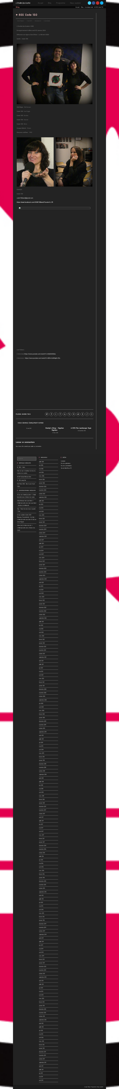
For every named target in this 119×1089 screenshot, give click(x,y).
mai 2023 (41, 589)
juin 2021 (41, 668)
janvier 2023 (42, 604)
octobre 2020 (42, 696)
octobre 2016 (42, 852)
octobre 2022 (42, 614)
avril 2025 (41, 511)
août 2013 (41, 980)
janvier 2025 (42, 522)
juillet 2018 (41, 781)
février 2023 (42, 600)
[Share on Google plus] (56, 414)
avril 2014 (41, 952)
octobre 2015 (42, 888)
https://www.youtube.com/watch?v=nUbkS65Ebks (40, 354)
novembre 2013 (42, 970)
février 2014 (42, 959)
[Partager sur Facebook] (51, 414)
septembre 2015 (42, 892)
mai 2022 (41, 628)
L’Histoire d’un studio (29, 497)
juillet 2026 (41, 461)
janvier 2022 (42, 643)
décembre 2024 (42, 525)
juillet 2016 (41, 856)
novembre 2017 (42, 810)
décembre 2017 (42, 806)
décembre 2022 (42, 607)
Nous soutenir (100, 1087)
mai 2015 (41, 906)
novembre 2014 (42, 927)
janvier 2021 (42, 685)
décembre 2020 (42, 689)
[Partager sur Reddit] (78, 414)
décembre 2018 (42, 764)
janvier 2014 (42, 963)
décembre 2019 (42, 721)
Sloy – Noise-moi (21, 509)
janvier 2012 (42, 1048)
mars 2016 (41, 870)
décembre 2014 (42, 924)
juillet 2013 (41, 984)
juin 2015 (41, 902)
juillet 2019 (41, 739)
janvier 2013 (42, 1005)
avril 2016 (41, 867)
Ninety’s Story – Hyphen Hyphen (54, 429)
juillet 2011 (41, 1069)
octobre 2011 (42, 1059)
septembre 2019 (42, 732)
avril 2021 (41, 675)
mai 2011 (41, 1076)
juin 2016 (41, 860)
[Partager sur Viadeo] (87, 414)
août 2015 (41, 895)
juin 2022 (41, 625)
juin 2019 (41, 742)
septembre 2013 (42, 977)
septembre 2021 (42, 657)
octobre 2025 (42, 493)
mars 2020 (41, 710)
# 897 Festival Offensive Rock (24, 476)
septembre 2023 (43, 579)
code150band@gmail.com (25, 198)
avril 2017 (41, 831)
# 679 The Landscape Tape (81, 428)
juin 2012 (41, 1030)
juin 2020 (41, 703)
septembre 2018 (42, 774)
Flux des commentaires (66, 465)
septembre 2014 (42, 934)
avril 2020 (41, 707)
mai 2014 (41, 948)
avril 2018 (41, 792)
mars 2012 (41, 1041)
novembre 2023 (42, 572)
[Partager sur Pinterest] (60, 414)
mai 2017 (41, 828)
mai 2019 (41, 746)
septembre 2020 (43, 700)
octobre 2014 (42, 931)
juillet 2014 (41, 941)
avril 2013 (41, 995)
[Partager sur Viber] (69, 414)
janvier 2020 (42, 717)
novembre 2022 (42, 611)
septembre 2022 (42, 618)
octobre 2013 (42, 973)
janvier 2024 (42, 564)
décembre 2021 (42, 646)
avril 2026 (41, 472)
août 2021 (41, 660)
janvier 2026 (42, 483)
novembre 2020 (42, 692)
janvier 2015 (42, 920)
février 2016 (42, 874)
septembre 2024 (43, 536)
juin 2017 (41, 824)
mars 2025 (41, 515)
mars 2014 (41, 956)
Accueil (77, 7)
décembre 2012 (42, 1009)
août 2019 (41, 735)
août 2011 (41, 1066)
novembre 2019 (42, 724)
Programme (93, 1087)
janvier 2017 (42, 842)
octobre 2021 (42, 653)
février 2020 (42, 714)
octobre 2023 (42, 575)
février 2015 (41, 916)
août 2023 (41, 582)
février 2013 (41, 1002)
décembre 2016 (42, 845)
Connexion (63, 461)
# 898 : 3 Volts (21, 467)
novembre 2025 (42, 490)
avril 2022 (41, 632)
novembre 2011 (42, 1055)
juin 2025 (41, 504)
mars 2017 (41, 835)
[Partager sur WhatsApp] (91, 414)
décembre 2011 (42, 1052)
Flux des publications (65, 463)
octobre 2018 (42, 771)
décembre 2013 (42, 966)
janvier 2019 (42, 760)
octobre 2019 (42, 728)
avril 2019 (41, 749)
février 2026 (42, 479)
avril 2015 (41, 909)
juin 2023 (41, 586)
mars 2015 (41, 913)
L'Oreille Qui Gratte (23, 3)
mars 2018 (41, 796)
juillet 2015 (41, 899)
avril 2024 (41, 554)
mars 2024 (41, 557)
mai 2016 (41, 863)
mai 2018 (41, 788)
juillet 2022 (41, 621)
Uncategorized (89, 7)
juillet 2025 (41, 500)
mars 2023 (41, 596)
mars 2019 (41, 753)
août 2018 (41, 778)
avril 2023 (41, 593)
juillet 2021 (41, 664)
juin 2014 (41, 945)
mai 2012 (41, 1034)
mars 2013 (41, 998)
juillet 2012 (41, 1027)
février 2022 (42, 639)
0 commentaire (47, 21)
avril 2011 (41, 1080)
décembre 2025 (42, 486)
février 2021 (41, 682)
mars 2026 (41, 476)
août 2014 (41, 938)
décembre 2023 (42, 568)
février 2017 (41, 838)
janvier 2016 (42, 877)
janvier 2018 (42, 803)
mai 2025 (41, 508)
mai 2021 (41, 671)
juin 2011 (41, 1073)
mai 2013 (41, 991)
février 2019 (41, 756)
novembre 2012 (42, 1012)
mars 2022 (41, 636)
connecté (26, 446)
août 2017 (41, 817)
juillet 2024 (41, 543)
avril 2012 (41, 1037)
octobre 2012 (42, 1016)
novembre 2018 (42, 767)
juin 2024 (41, 547)
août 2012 (41, 1023)
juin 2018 (41, 785)
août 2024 (41, 540)
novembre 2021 (42, 650)
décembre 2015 (42, 881)
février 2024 (42, 561)
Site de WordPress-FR (66, 468)
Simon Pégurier (20, 21)
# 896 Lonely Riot (21, 480)
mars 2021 (41, 678)
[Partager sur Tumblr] (82, 414)
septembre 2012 (42, 1019)
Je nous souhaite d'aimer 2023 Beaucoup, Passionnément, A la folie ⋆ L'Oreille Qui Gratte (26, 517)
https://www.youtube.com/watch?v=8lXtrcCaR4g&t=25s (42, 358)
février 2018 (41, 799)
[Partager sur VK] (73, 414)
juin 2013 (41, 988)
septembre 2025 (43, 497)
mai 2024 (41, 550)
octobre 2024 (42, 533)
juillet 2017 (41, 820)
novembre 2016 (42, 849)
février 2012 (41, 1044)
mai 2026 (41, 468)
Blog (82, 7)
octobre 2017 (42, 813)
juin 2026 (41, 465)
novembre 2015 (42, 884)
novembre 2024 (42, 529)
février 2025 (42, 518)
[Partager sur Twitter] (47, 414)
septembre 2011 (42, 1062)
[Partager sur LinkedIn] (65, 414)
